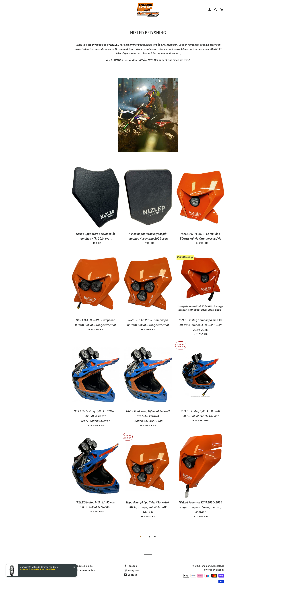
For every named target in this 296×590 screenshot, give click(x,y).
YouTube (132, 574)
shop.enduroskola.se (212, 565)
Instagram (133, 570)
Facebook (132, 565)
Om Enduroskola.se (82, 565)
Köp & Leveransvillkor (83, 570)
